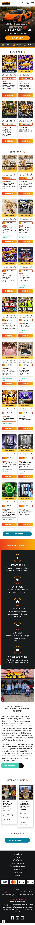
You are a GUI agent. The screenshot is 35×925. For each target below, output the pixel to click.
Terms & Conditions (17, 863)
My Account (17, 857)
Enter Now (17, 37)
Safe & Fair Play (17, 860)
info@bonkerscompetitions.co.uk (12, 892)
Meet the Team (9, 765)
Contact (17, 875)
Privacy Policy (17, 869)
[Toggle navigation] (32, 3)
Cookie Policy (17, 872)
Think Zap (23, 899)
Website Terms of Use (17, 866)
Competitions (17, 854)
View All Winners (14, 840)
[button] (2, 21)
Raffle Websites (13, 899)
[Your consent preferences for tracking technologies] (3, 921)
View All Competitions (14, 534)
